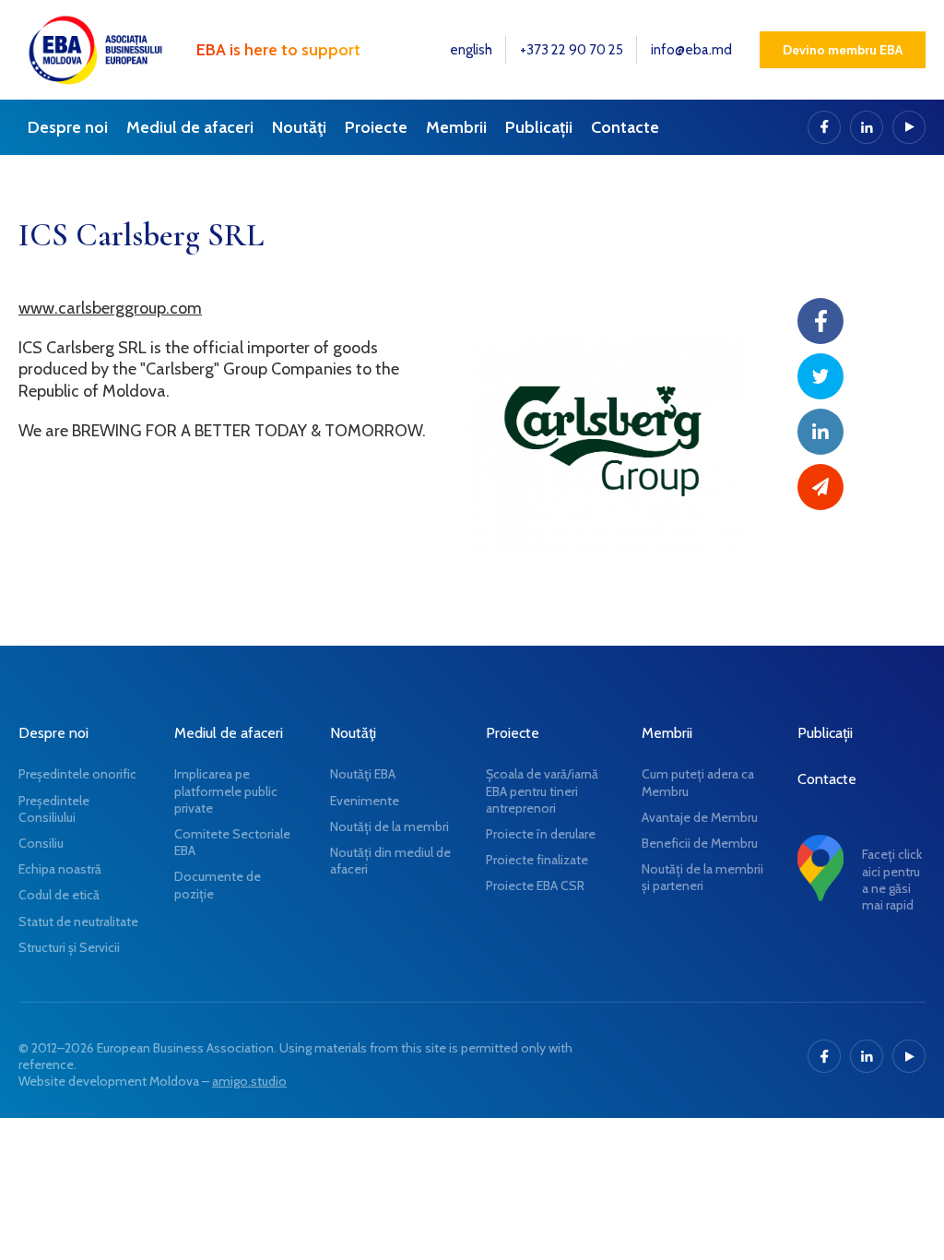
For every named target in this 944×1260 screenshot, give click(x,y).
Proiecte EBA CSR (535, 885)
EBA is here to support (278, 50)
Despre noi (68, 127)
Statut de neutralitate (78, 921)
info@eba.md (691, 50)
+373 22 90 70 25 (571, 50)
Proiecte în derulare (541, 834)
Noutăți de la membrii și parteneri (702, 877)
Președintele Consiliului (53, 809)
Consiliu (41, 843)
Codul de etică (59, 894)
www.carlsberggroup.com (110, 308)
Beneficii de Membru (700, 843)
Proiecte (376, 127)
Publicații (538, 127)
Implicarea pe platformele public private (225, 790)
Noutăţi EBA (362, 774)
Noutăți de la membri (389, 826)
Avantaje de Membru (700, 817)
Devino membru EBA (843, 50)
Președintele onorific (77, 774)
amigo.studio (249, 1081)
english (471, 50)
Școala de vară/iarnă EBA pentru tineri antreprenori (542, 790)
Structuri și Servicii (69, 947)
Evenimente (364, 800)
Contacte (625, 127)
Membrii (456, 127)
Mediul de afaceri (190, 127)
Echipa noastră (59, 869)
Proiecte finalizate (537, 859)
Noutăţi (299, 127)
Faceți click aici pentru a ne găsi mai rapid (892, 879)
